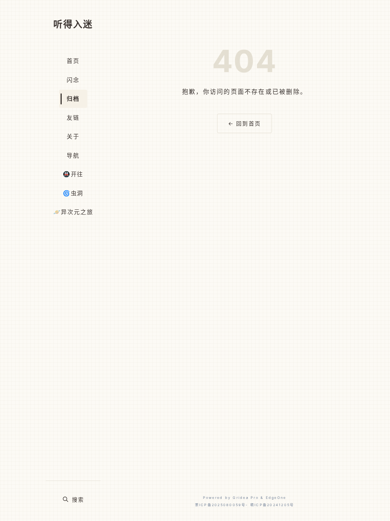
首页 (73, 60)
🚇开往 (73, 174)
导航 (73, 155)
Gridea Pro (245, 497)
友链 (73, 117)
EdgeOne (276, 497)
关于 (73, 136)
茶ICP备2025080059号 (220, 505)
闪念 (73, 80)
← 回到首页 (244, 123)
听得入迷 (73, 24)
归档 (73, 98)
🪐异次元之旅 (73, 211)
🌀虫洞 (73, 193)
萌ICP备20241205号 (272, 505)
